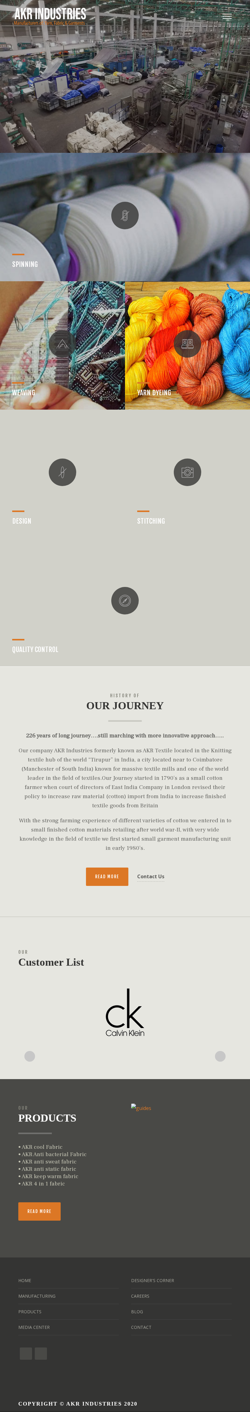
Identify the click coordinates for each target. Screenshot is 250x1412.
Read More (107, 876)
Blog (137, 1311)
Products (29, 1311)
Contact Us (150, 876)
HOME (24, 1280)
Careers (140, 1296)
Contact (141, 1327)
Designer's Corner (152, 1280)
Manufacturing (36, 1296)
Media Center (34, 1327)
